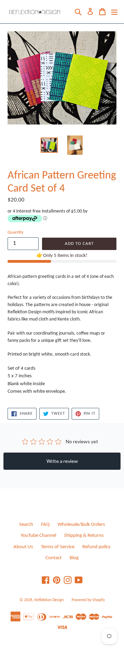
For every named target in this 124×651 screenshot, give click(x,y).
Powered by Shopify (88, 600)
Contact (53, 558)
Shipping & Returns (84, 535)
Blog (74, 558)
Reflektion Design (49, 600)
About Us (23, 547)
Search (26, 524)
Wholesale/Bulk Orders (81, 524)
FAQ (45, 524)
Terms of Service (57, 547)
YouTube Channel (38, 535)
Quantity (15, 232)
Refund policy (96, 547)
